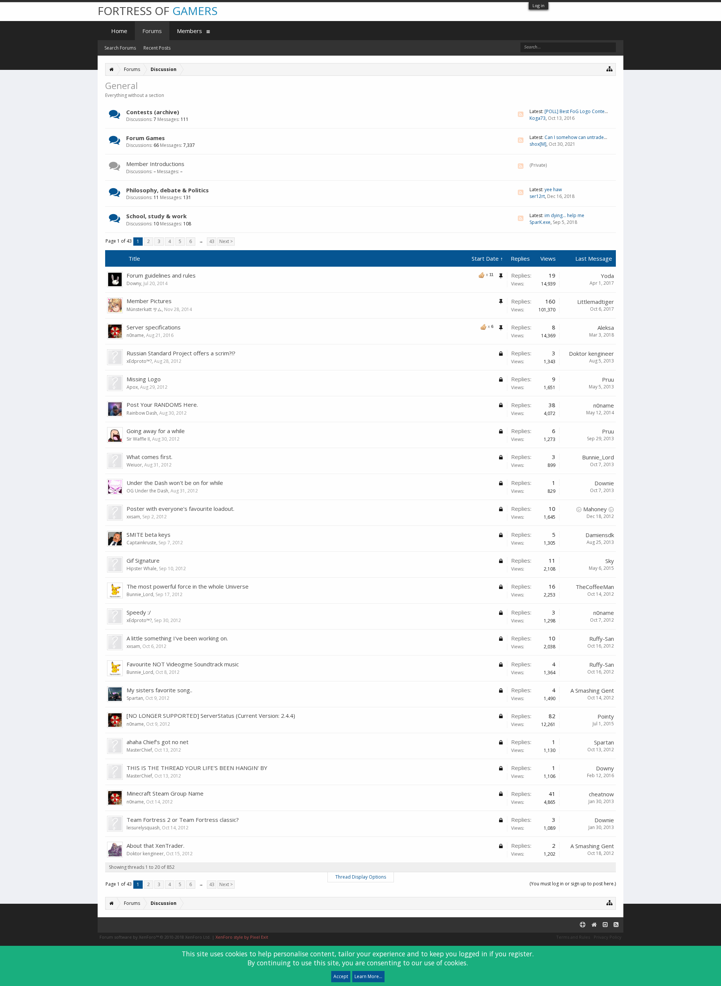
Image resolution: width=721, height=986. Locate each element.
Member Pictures (149, 301)
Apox (132, 387)
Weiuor (134, 465)
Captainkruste (141, 542)
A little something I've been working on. (177, 638)
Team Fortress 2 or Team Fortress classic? (183, 819)
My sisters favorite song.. (159, 690)
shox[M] (537, 144)
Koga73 (537, 118)
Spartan (135, 698)
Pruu (608, 379)
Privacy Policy (607, 937)
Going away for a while (156, 431)
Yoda (607, 275)
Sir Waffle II (138, 439)
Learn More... (368, 976)
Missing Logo (144, 379)
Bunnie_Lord (598, 457)
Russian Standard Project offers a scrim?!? (181, 353)
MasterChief (139, 750)
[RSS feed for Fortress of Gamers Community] (616, 925)
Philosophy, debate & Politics (167, 190)
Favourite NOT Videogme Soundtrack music (183, 664)
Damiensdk (599, 535)
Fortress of (157, 10)
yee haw (553, 189)
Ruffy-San (601, 638)
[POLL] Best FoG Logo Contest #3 (580, 111)
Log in (538, 5)
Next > (226, 241)
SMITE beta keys (148, 534)
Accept (340, 976)
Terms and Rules (573, 937)
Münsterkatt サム (144, 309)
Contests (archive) (152, 112)
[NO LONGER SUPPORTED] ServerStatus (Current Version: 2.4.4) (211, 715)
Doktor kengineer (591, 353)
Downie (604, 483)
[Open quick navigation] (609, 68)
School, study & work (156, 216)
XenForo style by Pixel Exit (242, 937)
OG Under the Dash (147, 491)
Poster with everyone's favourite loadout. (180, 508)
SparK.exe (540, 222)
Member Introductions (155, 164)
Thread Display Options (360, 877)
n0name (135, 335)
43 (211, 241)
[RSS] (520, 114)
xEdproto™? (139, 361)
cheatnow (601, 794)
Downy (134, 283)
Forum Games (145, 138)
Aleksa (605, 327)
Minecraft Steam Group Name (165, 793)
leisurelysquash (143, 827)
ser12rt (537, 196)
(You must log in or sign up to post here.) (572, 883)
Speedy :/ (139, 612)
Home (119, 31)
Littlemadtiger (595, 301)
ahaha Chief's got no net (158, 742)
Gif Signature (143, 560)
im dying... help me (564, 215)
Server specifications (154, 327)
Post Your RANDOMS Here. (162, 404)
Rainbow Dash (142, 413)
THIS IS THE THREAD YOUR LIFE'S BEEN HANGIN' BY (197, 768)
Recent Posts (156, 48)
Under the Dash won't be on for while (175, 482)
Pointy (605, 716)
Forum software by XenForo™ (155, 937)
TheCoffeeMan (595, 586)
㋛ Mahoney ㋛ (595, 509)
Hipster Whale (142, 568)
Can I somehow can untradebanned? (583, 137)
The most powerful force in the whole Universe (188, 586)
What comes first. (149, 457)
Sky (609, 561)
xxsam (133, 516)
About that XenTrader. (155, 845)
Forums (152, 31)
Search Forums (120, 48)
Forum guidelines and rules (161, 275)
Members (189, 31)
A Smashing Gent (592, 690)
